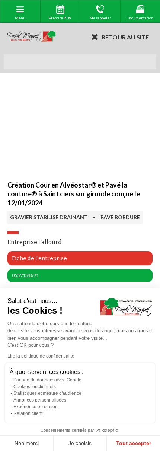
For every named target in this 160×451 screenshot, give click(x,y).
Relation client (27, 413)
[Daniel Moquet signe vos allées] (32, 37)
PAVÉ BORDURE (120, 217)
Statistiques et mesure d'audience (47, 393)
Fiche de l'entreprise (39, 258)
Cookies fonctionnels (34, 386)
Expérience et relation (35, 406)
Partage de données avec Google (47, 380)
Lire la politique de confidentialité (40, 356)
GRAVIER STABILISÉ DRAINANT (49, 217)
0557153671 (25, 275)
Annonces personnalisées (39, 400)
